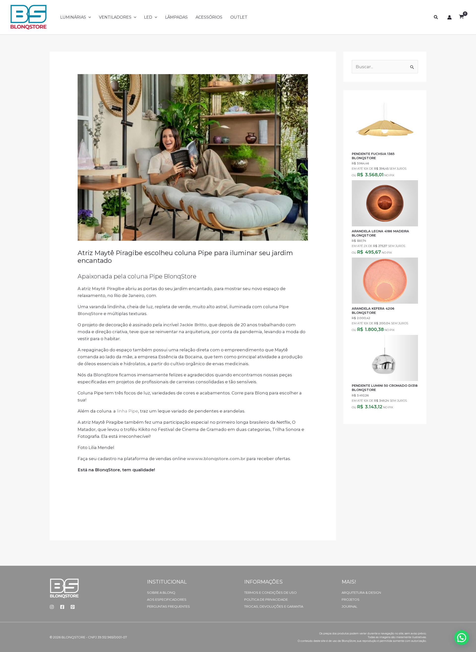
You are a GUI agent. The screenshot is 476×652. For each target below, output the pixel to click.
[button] (88, 17)
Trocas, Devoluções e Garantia (273, 606)
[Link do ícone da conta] (449, 17)
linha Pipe (127, 411)
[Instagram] (52, 607)
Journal (349, 606)
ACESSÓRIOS (209, 17)
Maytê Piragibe (108, 288)
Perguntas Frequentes (168, 606)
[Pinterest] (72, 607)
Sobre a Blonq (161, 592)
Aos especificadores (166, 599)
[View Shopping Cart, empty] (461, 17)
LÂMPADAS (176, 17)
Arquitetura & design (361, 592)
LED (148, 17)
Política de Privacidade (266, 599)
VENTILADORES (115, 17)
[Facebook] (62, 607)
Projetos (350, 599)
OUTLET (238, 17)
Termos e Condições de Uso (270, 592)
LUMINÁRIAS (73, 17)
